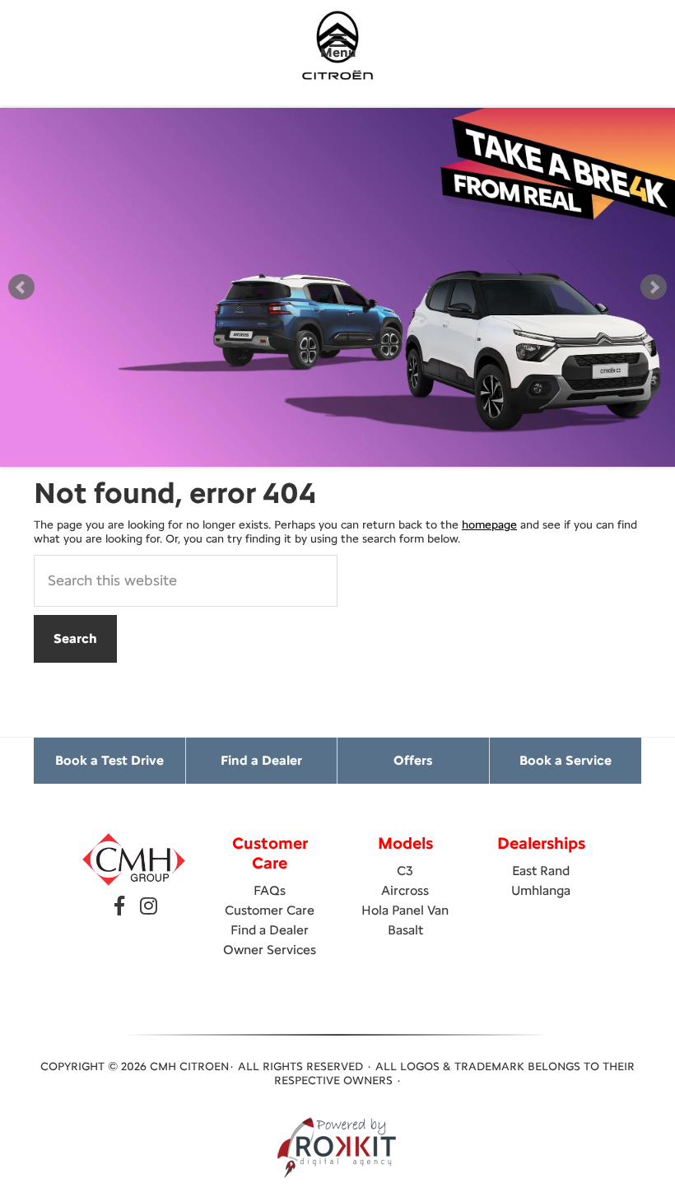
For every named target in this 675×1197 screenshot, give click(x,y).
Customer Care (269, 910)
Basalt (405, 930)
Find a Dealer (261, 760)
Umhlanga (540, 890)
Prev (21, 287)
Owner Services (269, 949)
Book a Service (565, 760)
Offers (412, 760)
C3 (405, 870)
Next (653, 287)
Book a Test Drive (109, 760)
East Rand (541, 870)
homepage (489, 525)
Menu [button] (338, 52)
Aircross (405, 890)
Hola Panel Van (405, 910)
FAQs (270, 890)
